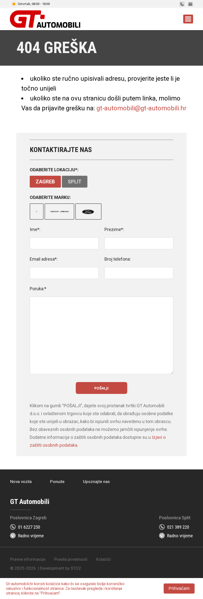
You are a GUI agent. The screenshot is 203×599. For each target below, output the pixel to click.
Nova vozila (21, 481)
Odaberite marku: (50, 197)
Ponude (57, 481)
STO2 (76, 568)
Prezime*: (114, 229)
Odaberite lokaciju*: (54, 169)
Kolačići (103, 559)
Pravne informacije (27, 559)
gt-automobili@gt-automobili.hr (141, 108)
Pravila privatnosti (70, 559)
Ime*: (35, 229)
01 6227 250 (29, 527)
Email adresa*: (44, 259)
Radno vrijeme (31, 536)
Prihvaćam (179, 588)
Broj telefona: (117, 259)
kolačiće (53, 583)
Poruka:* (38, 288)
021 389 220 (178, 527)
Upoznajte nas (96, 481)
